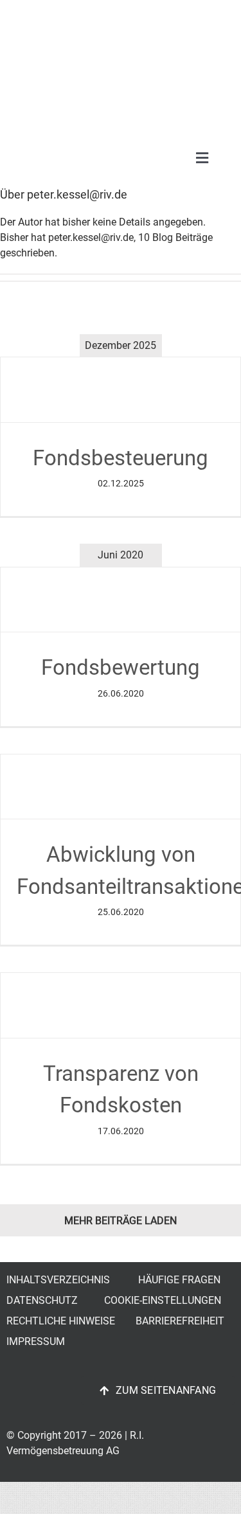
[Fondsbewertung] (120, 599)
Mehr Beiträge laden (120, 1221)
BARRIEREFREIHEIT (180, 1321)
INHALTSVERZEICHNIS (58, 1280)
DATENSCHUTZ (42, 1300)
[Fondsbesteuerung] (120, 389)
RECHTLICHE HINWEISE (60, 1321)
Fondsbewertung (120, 667)
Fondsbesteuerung (120, 457)
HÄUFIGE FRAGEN (179, 1280)
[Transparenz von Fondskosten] (120, 1005)
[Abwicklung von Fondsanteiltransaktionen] (120, 786)
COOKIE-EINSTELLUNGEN (162, 1300)
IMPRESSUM (35, 1341)
